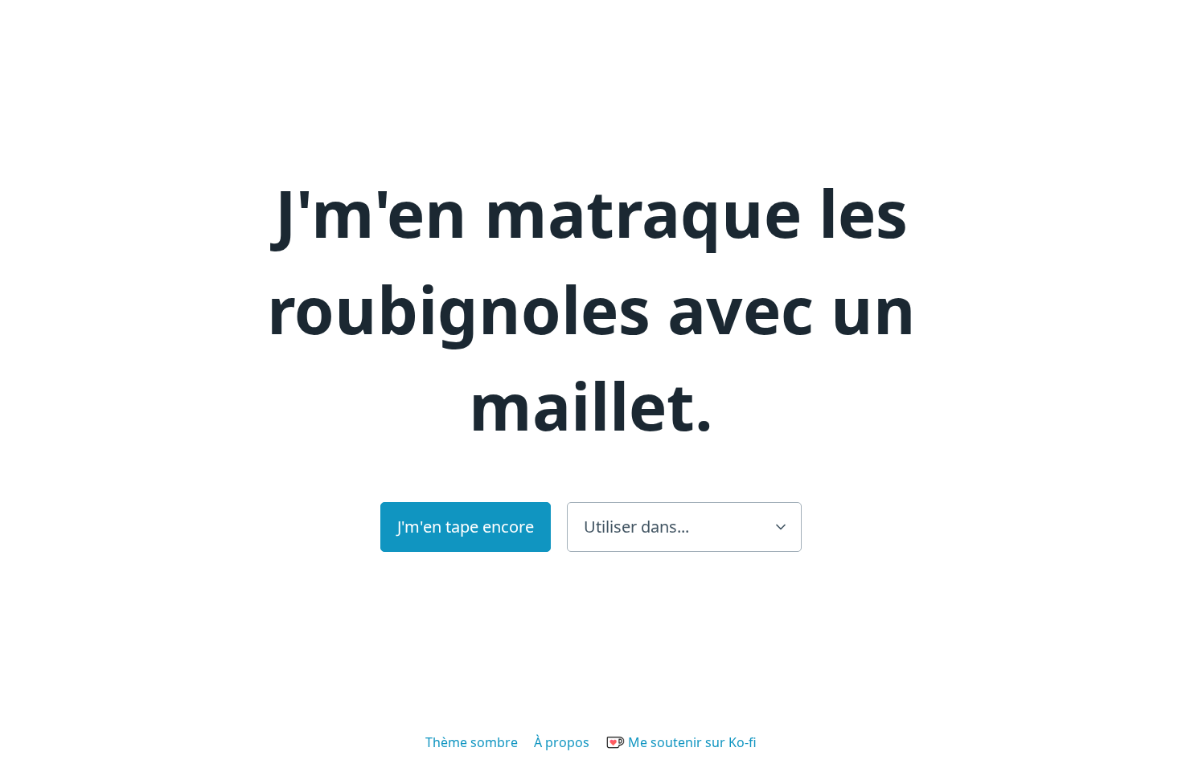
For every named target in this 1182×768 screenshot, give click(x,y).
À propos (561, 742)
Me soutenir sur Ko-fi (691, 742)
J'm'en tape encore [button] (465, 526)
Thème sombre (471, 742)
